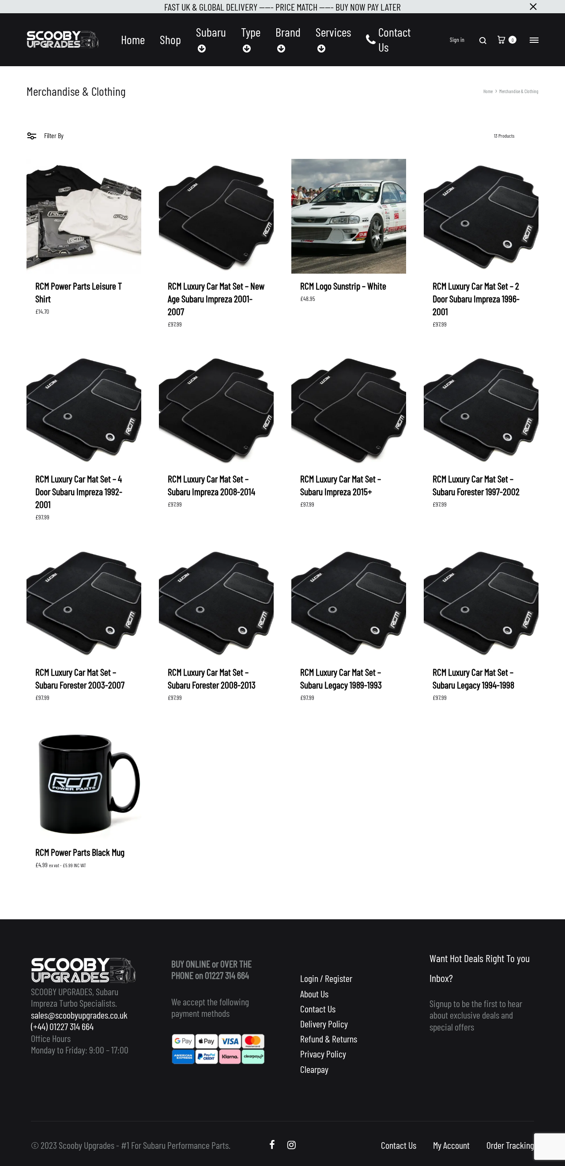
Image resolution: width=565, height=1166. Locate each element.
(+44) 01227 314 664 (62, 1026)
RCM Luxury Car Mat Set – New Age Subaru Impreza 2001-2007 (216, 298)
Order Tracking (510, 1145)
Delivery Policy (324, 1023)
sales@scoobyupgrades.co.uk (79, 1014)
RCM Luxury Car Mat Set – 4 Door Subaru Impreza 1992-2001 (78, 491)
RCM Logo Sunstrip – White (343, 285)
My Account (451, 1145)
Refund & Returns (328, 1038)
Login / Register (326, 978)
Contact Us (394, 39)
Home (133, 39)
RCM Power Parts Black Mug (79, 852)
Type (250, 32)
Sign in (457, 39)
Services (333, 32)
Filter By (53, 135)
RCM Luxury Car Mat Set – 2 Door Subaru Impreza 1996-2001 (476, 298)
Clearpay (314, 1069)
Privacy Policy (323, 1053)
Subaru (211, 32)
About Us (314, 993)
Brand (288, 32)
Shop (170, 39)
